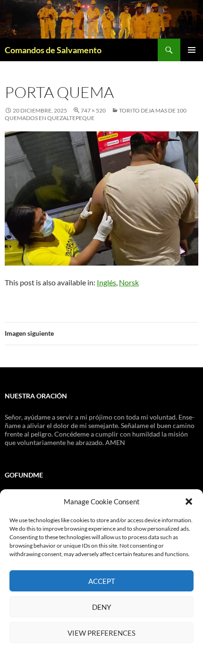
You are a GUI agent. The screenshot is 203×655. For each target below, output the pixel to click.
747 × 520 (93, 110)
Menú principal (191, 50)
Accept (101, 581)
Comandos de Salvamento (53, 50)
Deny (101, 607)
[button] (189, 501)
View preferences (101, 633)
